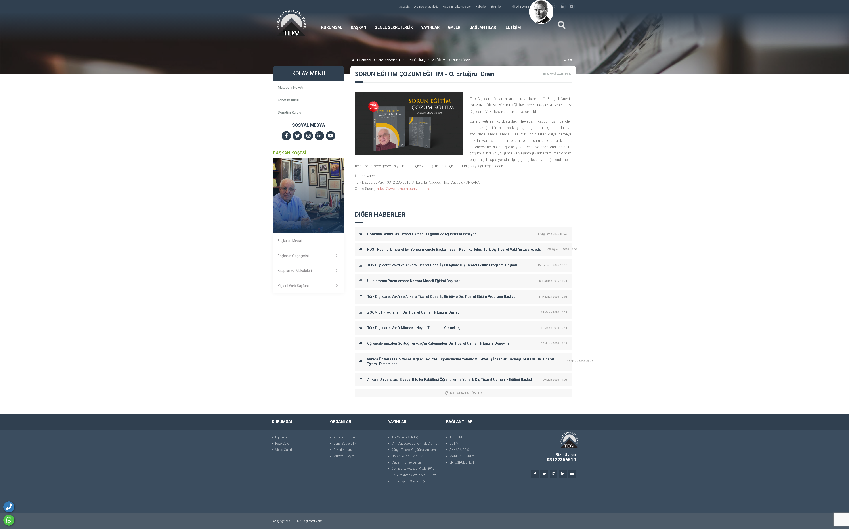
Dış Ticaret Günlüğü (426, 6)
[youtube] (572, 6)
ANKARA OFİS (459, 450)
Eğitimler (496, 6)
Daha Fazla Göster (466, 393)
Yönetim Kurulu (289, 100)
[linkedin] (563, 6)
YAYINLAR (430, 27)
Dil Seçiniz (522, 6)
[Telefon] (8, 506)
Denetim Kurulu (289, 112)
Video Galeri (283, 450)
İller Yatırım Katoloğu (405, 437)
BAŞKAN (358, 27)
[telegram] (297, 136)
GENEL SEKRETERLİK (394, 27)
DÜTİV (453, 443)
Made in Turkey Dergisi (457, 6)
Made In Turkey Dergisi (406, 462)
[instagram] (554, 6)
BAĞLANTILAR (483, 27)
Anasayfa (404, 6)
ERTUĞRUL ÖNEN (461, 462)
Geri (570, 60)
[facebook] (286, 136)
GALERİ (454, 27)
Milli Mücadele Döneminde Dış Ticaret (416, 443)
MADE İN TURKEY (461, 456)
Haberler (481, 6)
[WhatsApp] (8, 520)
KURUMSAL (331, 27)
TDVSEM (455, 437)
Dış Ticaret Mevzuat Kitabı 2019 (412, 468)
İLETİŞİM (513, 27)
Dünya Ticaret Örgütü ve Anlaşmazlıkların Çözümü (416, 450)
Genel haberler (386, 60)
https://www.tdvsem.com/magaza (403, 189)
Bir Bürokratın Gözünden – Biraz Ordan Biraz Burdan (416, 475)
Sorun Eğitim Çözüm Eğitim (410, 481)
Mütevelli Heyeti (290, 87)
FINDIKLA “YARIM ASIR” (407, 456)
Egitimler (281, 437)
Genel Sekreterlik (344, 443)
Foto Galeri (283, 443)
